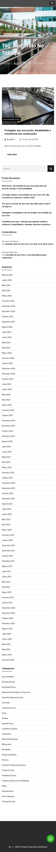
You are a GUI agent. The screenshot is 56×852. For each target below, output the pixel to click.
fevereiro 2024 (8, 410)
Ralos (4, 786)
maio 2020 (6, 644)
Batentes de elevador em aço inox (16, 692)
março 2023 (7, 467)
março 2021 (7, 592)
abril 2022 (6, 525)
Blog (13, 847)
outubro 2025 (7, 317)
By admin (11, 139)
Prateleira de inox (9, 775)
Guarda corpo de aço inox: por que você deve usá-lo (29, 244)
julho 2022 (6, 509)
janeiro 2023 (7, 478)
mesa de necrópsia (10, 739)
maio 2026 (6, 285)
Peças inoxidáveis (9, 755)
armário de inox (8, 682)
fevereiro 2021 (8, 597)
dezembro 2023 (8, 421)
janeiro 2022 (7, 540)
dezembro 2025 (8, 306)
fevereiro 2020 (8, 660)
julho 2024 (6, 384)
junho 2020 (7, 639)
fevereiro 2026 (8, 301)
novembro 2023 (8, 426)
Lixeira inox (6, 734)
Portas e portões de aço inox (14, 765)
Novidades (6, 749)
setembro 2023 (8, 436)
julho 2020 (6, 634)
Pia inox (5, 760)
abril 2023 (6, 462)
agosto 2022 (7, 504)
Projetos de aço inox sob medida (15, 781)
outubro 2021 (7, 556)
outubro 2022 (7, 493)
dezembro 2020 (8, 608)
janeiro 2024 (7, 415)
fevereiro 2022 (8, 535)
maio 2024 (6, 395)
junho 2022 (7, 514)
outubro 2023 (7, 431)
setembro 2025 (8, 322)
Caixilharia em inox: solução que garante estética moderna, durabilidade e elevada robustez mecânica (26, 223)
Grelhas (5, 718)
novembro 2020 (8, 613)
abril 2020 (6, 649)
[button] (52, 3)
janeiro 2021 (7, 603)
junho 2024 (7, 389)
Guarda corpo (7, 723)
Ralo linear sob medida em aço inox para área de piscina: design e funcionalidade (24, 187)
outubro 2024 (7, 379)
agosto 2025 (7, 327)
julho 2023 (6, 447)
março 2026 (7, 296)
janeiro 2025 (7, 363)
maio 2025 (6, 343)
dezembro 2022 (8, 483)
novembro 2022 (8, 488)
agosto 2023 (7, 441)
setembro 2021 (8, 561)
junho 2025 (7, 337)
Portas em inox (8, 770)
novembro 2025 (8, 311)
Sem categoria (8, 796)
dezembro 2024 (8, 369)
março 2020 (7, 655)
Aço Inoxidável (8, 119)
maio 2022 (6, 519)
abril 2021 (6, 587)
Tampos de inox (8, 801)
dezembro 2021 (8, 545)
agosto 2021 (7, 566)
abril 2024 (6, 400)
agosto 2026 (7, 275)
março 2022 (7, 530)
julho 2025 (6, 332)
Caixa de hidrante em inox (12, 697)
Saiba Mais (12, 154)
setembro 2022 (8, 499)
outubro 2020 (7, 618)
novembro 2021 (8, 551)
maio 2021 (6, 582)
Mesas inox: (7, 744)
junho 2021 (7, 577)
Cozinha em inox (9, 708)
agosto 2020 (7, 629)
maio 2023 (6, 457)
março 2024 (7, 405)
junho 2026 (7, 280)
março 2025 (7, 353)
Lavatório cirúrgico (9, 729)
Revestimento (8, 791)
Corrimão (6, 703)
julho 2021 (6, 571)
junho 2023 (7, 452)
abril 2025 (6, 348)
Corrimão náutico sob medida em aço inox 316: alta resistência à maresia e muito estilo (25, 196)
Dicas (17, 119)
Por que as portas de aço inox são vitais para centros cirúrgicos (26, 205)
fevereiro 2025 (8, 358)
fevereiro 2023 (8, 473)
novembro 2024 (8, 374)
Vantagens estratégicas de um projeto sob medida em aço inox (27, 214)
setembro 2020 (8, 623)
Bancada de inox (9, 687)
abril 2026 (6, 291)
